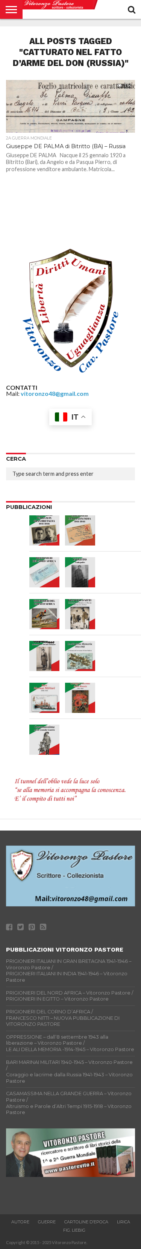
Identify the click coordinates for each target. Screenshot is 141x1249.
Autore (20, 1221)
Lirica (123, 1221)
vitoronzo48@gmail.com (55, 393)
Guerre (47, 1221)
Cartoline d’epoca (86, 1221)
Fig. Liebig (74, 1230)
